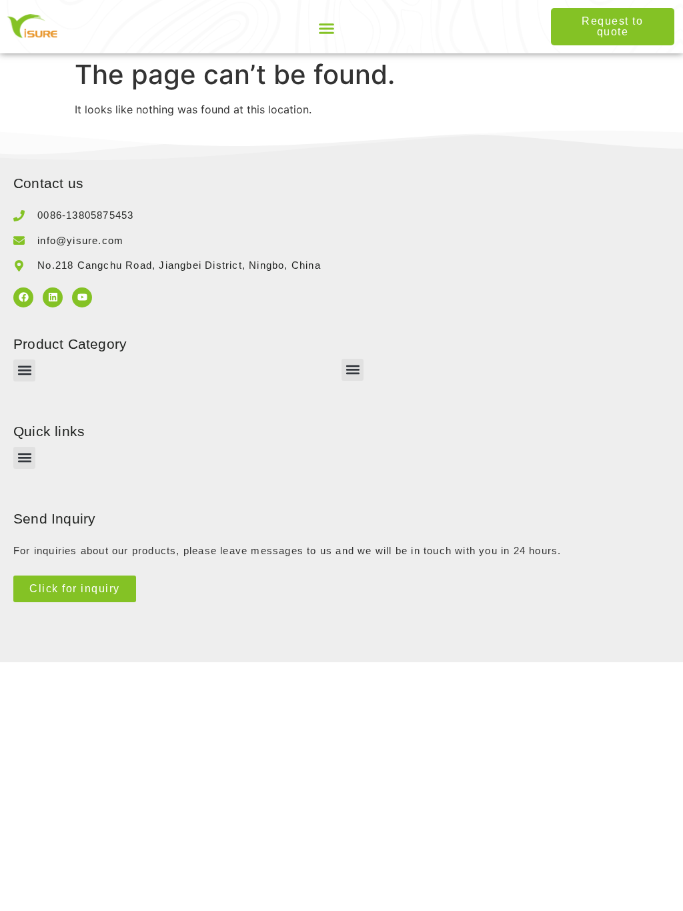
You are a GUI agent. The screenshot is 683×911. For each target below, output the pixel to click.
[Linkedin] (53, 297)
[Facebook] (23, 297)
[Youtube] (82, 297)
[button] (327, 28)
